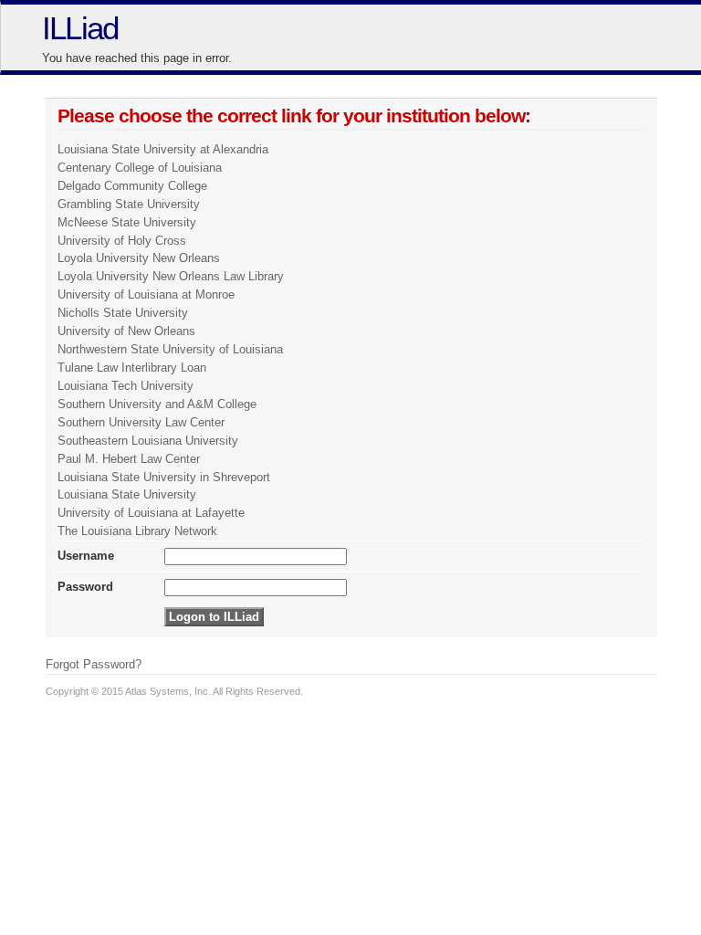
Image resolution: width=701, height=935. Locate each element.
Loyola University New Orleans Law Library (171, 276)
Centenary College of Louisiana (140, 167)
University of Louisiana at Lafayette (151, 513)
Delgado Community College (132, 186)
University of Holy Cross (122, 240)
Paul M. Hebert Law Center (129, 459)
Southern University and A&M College (157, 404)
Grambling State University (129, 204)
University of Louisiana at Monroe (146, 294)
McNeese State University (127, 222)
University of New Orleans (126, 331)
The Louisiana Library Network (137, 531)
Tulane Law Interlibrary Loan (132, 367)
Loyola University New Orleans (139, 258)
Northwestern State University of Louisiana (170, 349)
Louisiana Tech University (126, 386)
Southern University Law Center (141, 422)
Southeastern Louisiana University (148, 440)
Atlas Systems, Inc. (168, 691)
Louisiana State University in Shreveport (164, 477)
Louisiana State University (127, 494)
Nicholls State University (123, 313)
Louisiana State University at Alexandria (163, 149)
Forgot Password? (93, 664)
